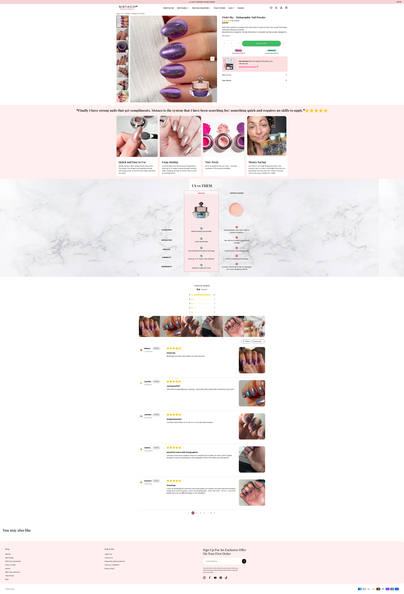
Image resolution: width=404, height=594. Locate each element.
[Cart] (286, 8)
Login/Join (108, 554)
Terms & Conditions (112, 565)
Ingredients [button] (226, 80)
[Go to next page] (215, 513)
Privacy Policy (109, 569)
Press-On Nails (219, 8)
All (122, 13)
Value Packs (9, 576)
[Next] (401, 531)
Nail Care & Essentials (13, 561)
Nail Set (8, 554)
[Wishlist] (271, 8)
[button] (276, 8)
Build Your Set (168, 8)
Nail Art (7, 569)
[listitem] (149, 326)
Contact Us (109, 558)
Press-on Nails (10, 565)
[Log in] (281, 8)
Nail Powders (182, 8)
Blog (6, 579)
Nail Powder (9, 558)
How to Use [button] (226, 75)
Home (118, 13)
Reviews (241, 8)
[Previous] (3, 531)
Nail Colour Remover (12, 572)
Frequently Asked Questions (115, 561)
